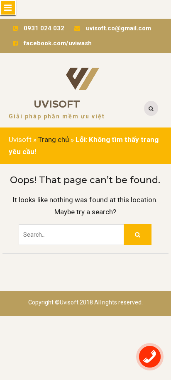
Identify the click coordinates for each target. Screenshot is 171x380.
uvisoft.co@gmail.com (118, 28)
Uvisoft (57, 104)
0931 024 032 (44, 28)
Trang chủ (53, 139)
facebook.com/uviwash (58, 43)
